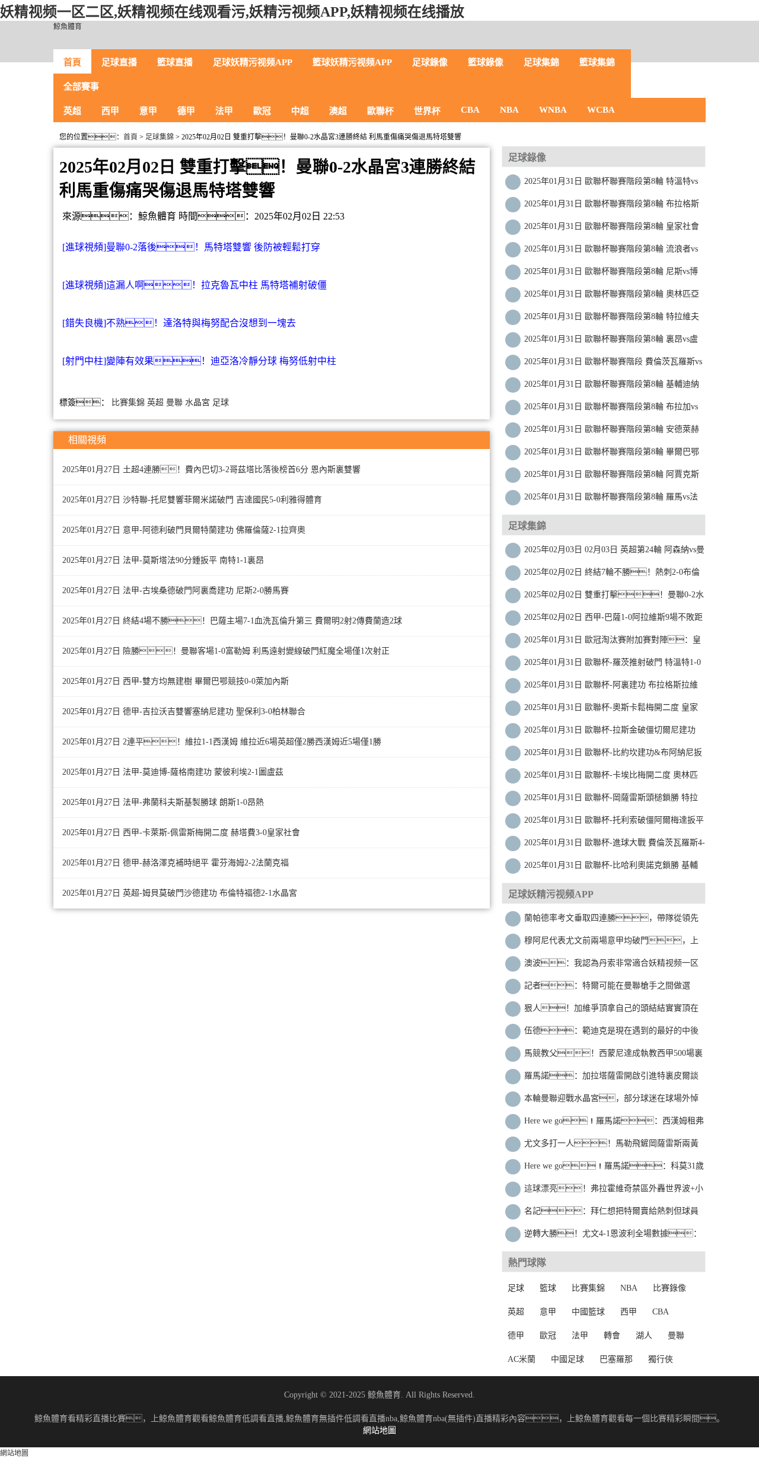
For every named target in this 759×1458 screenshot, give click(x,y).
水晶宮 (197, 402)
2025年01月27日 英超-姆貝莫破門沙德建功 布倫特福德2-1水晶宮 (179, 893)
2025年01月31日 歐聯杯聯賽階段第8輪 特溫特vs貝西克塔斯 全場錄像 (611, 184)
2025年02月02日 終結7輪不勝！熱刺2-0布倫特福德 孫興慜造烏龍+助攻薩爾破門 (612, 575)
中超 (300, 111)
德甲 (186, 111)
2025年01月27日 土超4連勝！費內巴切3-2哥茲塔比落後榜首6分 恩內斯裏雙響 (211, 469)
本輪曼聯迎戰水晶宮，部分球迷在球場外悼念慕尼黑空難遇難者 (611, 1101)
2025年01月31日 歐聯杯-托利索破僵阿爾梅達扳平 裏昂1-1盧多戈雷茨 (614, 823)
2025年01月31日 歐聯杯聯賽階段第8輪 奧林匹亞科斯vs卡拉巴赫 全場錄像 (611, 296)
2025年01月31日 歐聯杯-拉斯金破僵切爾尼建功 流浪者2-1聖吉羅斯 (610, 732)
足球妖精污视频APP (252, 62)
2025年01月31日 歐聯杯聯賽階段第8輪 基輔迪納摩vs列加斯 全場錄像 (611, 387)
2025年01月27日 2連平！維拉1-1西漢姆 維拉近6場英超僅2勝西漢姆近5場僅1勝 (221, 741)
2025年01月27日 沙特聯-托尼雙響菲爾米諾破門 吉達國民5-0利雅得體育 (192, 499)
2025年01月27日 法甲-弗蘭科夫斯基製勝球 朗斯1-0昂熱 (163, 802)
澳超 (338, 111)
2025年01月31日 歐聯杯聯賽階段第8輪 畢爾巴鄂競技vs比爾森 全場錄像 (611, 454)
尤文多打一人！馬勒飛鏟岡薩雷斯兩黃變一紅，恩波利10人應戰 (611, 1146)
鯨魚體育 (67, 27)
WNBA (553, 109)
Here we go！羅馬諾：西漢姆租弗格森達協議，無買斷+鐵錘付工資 (614, 1123)
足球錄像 (430, 62)
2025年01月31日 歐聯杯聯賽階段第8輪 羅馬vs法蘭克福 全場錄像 (611, 499)
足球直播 (119, 62)
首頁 (72, 62)
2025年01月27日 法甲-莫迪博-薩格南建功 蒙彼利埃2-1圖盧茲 (172, 772)
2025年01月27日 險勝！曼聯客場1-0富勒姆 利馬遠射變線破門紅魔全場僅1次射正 (226, 651)
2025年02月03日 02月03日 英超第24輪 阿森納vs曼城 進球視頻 (614, 552)
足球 (220, 402)
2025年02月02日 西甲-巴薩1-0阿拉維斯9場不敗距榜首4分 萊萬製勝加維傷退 (613, 620)
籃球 (548, 1288)
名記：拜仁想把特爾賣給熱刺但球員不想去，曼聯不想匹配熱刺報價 (611, 1213)
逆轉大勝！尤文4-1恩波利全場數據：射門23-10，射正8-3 (612, 1236)
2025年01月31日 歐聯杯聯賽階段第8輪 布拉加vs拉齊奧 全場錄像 (611, 409)
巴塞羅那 (616, 1359)
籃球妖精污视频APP (352, 62)
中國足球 (567, 1359)
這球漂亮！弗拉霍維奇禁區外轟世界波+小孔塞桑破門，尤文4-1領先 (613, 1191)
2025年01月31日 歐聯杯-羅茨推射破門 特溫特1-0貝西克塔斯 (612, 665)
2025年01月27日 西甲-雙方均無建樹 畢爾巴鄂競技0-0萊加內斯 (175, 681)
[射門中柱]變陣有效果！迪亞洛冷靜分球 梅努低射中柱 (199, 361)
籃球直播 (175, 62)
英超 (72, 111)
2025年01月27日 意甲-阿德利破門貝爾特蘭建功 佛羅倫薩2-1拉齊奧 (183, 530)
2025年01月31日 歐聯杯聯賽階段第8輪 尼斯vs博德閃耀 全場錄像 (611, 274)
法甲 (224, 111)
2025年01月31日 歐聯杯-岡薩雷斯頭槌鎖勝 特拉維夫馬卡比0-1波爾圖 (611, 800)
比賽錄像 (669, 1288)
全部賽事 (81, 86)
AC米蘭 (521, 1359)
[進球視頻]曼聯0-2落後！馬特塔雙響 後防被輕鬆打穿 (191, 247)
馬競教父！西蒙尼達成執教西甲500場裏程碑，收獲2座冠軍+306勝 (613, 1056)
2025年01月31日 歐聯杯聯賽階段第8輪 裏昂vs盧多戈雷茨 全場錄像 (611, 342)
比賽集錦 (128, 402)
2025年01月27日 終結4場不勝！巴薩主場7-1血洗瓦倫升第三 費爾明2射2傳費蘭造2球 (232, 620)
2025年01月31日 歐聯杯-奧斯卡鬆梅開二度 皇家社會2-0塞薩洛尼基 (611, 710)
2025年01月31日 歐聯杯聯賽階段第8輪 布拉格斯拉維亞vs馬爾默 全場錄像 (611, 206)
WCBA (601, 109)
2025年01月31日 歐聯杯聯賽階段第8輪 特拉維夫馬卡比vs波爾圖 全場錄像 (611, 319)
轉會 (612, 1335)
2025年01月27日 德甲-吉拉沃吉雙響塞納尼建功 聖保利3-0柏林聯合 (183, 711)
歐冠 (262, 111)
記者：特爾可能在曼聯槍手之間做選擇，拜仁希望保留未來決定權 (607, 988)
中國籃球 (588, 1311)
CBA (470, 109)
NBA (509, 109)
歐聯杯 (380, 111)
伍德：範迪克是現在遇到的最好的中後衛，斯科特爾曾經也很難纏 (611, 1033)
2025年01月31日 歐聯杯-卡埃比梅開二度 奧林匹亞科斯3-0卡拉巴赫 (611, 778)
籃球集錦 (597, 62)
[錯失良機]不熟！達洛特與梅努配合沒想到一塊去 (179, 323)
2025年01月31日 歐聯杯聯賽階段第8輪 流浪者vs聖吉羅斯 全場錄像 (611, 251)
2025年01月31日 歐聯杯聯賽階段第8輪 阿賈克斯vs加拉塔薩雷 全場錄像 (611, 477)
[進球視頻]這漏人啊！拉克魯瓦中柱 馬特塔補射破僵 (194, 285)
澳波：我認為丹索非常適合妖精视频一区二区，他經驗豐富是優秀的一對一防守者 (611, 966)
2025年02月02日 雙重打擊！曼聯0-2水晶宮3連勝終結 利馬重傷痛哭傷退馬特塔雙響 (614, 597)
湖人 (644, 1335)
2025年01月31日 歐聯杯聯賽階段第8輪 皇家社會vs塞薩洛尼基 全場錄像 (611, 229)
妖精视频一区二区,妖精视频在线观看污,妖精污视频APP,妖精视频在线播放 (232, 12)
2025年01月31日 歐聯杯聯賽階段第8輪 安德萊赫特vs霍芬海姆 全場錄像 (611, 432)
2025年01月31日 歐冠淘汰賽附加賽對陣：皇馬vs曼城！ (612, 642)
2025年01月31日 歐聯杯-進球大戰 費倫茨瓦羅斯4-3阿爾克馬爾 (614, 845)
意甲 (148, 111)
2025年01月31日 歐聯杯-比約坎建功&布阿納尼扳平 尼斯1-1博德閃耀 (613, 755)
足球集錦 (541, 62)
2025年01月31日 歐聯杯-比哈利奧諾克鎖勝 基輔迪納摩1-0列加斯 (611, 868)
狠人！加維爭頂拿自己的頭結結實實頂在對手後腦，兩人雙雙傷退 (611, 1011)
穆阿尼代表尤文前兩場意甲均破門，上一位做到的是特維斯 (611, 943)
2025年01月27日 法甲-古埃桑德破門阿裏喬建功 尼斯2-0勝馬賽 (175, 590)
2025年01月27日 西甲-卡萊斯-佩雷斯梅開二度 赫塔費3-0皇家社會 (181, 832)
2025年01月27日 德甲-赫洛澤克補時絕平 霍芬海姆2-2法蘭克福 (175, 862)
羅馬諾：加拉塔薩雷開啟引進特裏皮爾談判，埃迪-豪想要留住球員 (611, 1078)
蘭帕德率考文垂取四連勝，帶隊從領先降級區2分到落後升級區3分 (611, 920)
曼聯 (174, 402)
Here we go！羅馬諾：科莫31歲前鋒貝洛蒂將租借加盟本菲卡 (614, 1168)
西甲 (110, 111)
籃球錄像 (485, 62)
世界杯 (427, 111)
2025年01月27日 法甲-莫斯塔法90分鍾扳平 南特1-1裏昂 (163, 560)
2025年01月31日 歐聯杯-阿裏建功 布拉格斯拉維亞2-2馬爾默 (611, 687)
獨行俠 (660, 1359)
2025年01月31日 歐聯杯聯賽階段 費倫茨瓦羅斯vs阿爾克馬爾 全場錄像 (613, 364)
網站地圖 (379, 1430)
